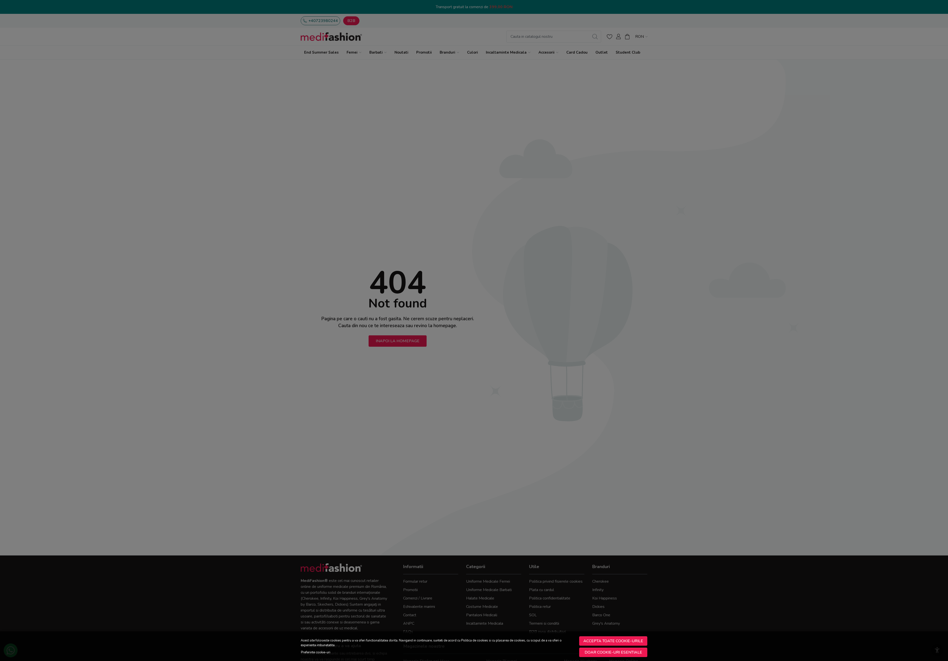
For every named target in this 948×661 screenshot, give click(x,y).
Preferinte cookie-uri (315, 652)
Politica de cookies (474, 640)
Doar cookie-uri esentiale (613, 652)
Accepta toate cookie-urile (613, 641)
